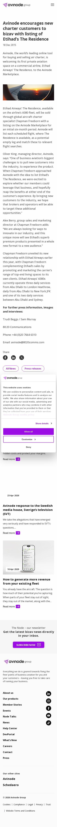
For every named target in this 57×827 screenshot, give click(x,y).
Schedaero (11, 785)
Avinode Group (17, 5)
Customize (27, 439)
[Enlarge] (50, 88)
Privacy (39, 805)
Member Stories (12, 704)
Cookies (7, 805)
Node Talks (9, 716)
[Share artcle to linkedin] (13, 357)
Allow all (28, 431)
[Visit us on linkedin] (48, 693)
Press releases (33, 368)
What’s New (10, 740)
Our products (10, 698)
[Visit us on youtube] (48, 715)
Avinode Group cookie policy (18, 415)
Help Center (10, 728)
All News (11, 368)
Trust (48, 805)
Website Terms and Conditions (20, 811)
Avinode (9, 779)
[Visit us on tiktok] (48, 722)
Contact (7, 752)
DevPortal (9, 734)
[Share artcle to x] (21, 357)
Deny (28, 447)
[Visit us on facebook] (48, 708)
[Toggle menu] (52, 5)
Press (6, 758)
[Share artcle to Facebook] (5, 357)
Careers (7, 746)
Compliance (19, 805)
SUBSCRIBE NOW (26, 645)
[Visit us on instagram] (48, 701)
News (6, 722)
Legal (30, 805)
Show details (42, 423)
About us (8, 692)
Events (7, 710)
